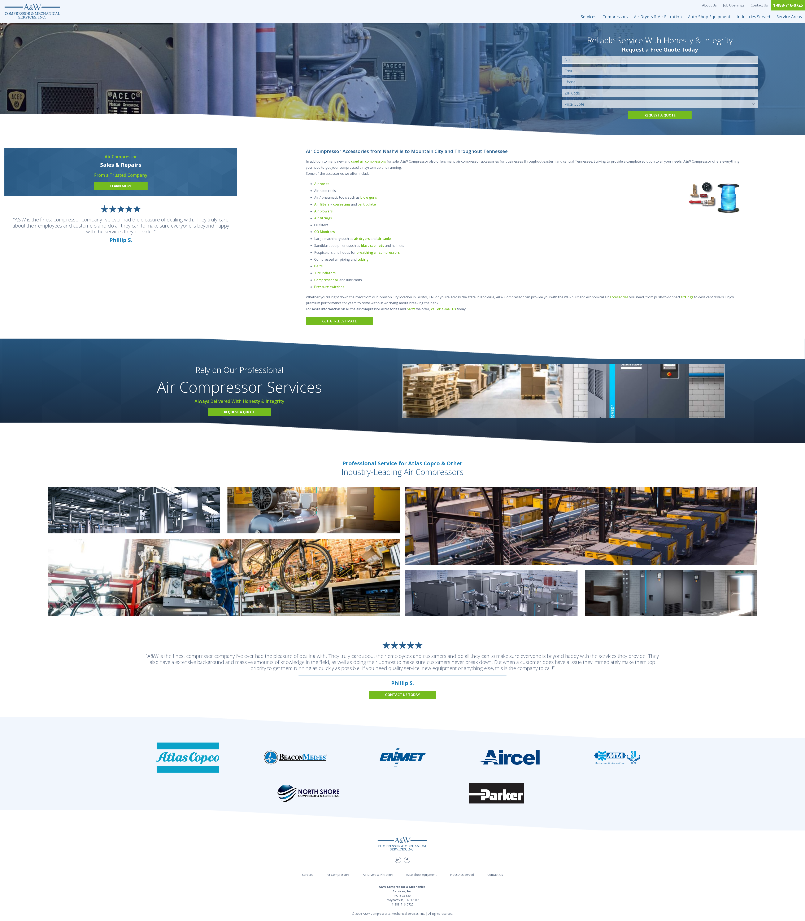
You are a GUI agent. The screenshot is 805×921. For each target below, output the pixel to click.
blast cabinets (372, 245)
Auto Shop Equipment (709, 16)
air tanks (384, 238)
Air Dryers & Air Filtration (658, 16)
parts (411, 309)
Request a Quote (660, 115)
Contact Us (759, 5)
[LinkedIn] (398, 860)
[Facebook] (407, 860)
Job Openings (733, 5)
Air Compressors (338, 875)
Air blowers (323, 211)
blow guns (368, 197)
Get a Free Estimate (339, 321)
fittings (687, 297)
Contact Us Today (402, 694)
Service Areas (789, 16)
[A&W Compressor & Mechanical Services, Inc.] (32, 11)
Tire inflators (325, 273)
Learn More (120, 186)
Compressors (615, 16)
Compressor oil (326, 280)
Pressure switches (329, 287)
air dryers (362, 238)
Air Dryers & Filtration (378, 875)
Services (588, 16)
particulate (367, 204)
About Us (709, 5)
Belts (318, 266)
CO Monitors (324, 231)
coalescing (341, 204)
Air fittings (323, 218)
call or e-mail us (443, 309)
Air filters (322, 204)
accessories (619, 297)
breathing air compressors (378, 252)
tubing (362, 259)
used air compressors (368, 161)
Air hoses (321, 183)
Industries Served (753, 16)
